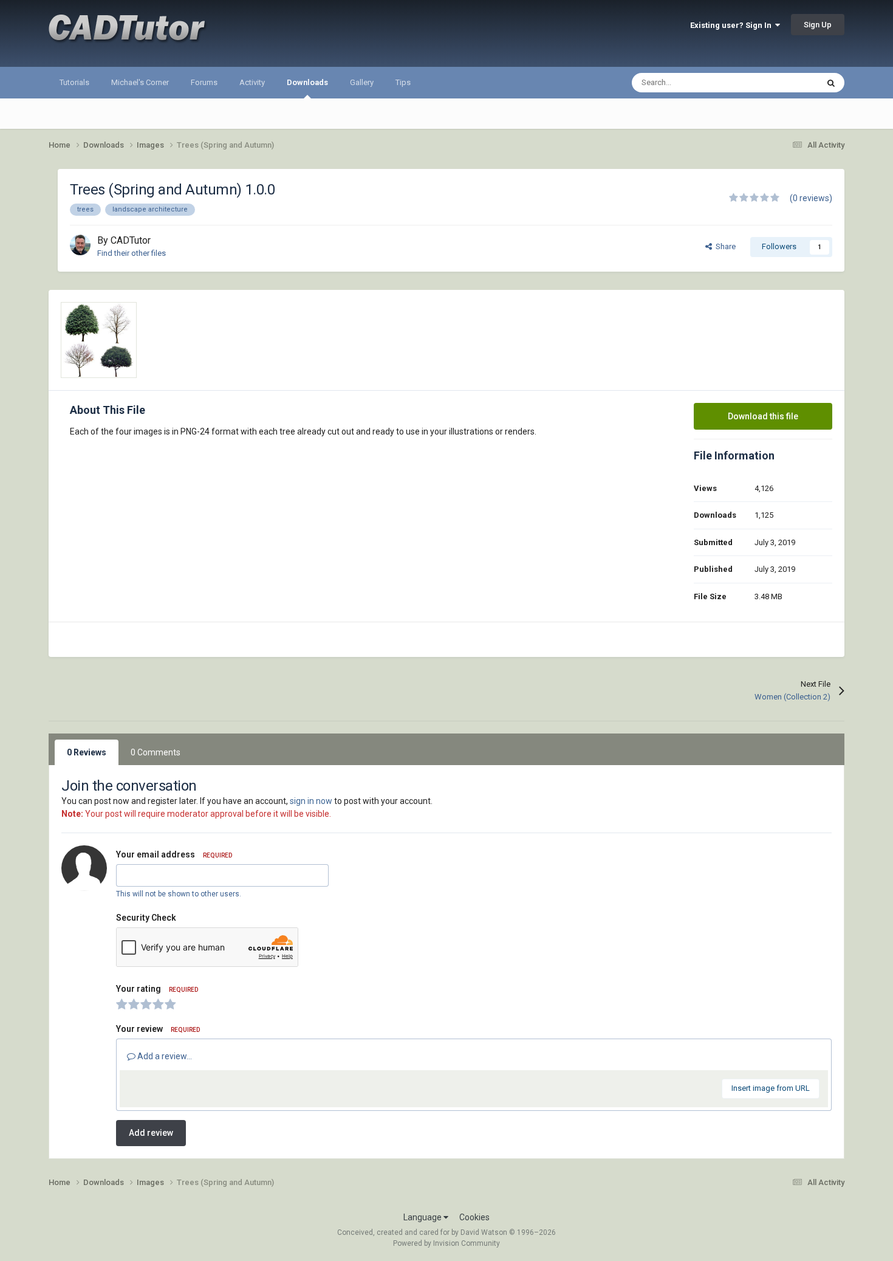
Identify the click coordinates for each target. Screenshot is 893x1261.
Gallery (362, 82)
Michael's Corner (140, 82)
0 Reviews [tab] (86, 752)
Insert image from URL (770, 1088)
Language (423, 1217)
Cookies (474, 1217)
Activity (252, 82)
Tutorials (74, 82)
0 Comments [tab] (155, 752)
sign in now (311, 801)
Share (724, 246)
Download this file (763, 416)
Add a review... (163, 1056)
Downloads (307, 82)
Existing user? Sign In (732, 25)
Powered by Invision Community (446, 1243)
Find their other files (131, 253)
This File (787, 82)
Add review (151, 1133)
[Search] (831, 82)
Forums (204, 82)
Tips (403, 82)
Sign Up (818, 24)
